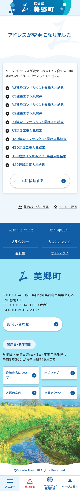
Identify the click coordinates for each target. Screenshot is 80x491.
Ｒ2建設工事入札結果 (27, 113)
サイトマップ (59, 253)
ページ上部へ (70, 486)
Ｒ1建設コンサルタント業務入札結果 (38, 122)
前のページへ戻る (36, 206)
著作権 (20, 253)
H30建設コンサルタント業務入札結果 (39, 139)
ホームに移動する (29, 181)
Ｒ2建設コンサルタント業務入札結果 (38, 104)
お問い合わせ (18, 324)
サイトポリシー (60, 230)
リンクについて (60, 241)
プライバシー (20, 241)
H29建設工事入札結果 (28, 164)
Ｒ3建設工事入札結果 (27, 96)
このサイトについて (20, 230)
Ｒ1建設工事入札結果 (27, 130)
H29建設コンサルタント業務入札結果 (39, 156)
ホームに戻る (68, 206)
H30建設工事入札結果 (28, 147)
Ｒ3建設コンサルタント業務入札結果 (38, 87)
